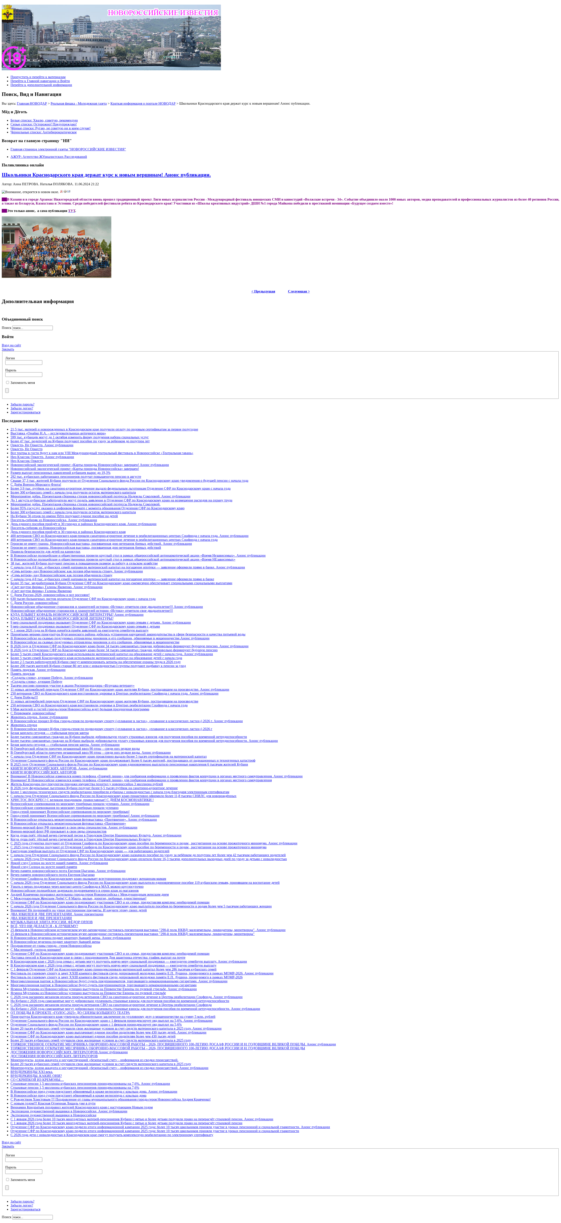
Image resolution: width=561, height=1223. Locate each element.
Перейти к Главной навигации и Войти (40, 81)
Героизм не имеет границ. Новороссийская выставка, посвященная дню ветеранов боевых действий (86, 547)
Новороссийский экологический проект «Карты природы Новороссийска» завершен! (75, 469)
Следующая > (299, 291)
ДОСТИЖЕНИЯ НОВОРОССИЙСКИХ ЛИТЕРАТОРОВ (54, 1056)
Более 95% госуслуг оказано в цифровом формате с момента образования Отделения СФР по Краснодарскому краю (98, 508)
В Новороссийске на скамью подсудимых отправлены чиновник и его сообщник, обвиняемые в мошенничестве (95, 642)
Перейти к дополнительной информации (41, 85)
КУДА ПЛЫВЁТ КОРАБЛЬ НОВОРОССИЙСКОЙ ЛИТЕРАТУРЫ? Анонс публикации (77, 614)
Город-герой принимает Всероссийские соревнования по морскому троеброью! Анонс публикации (85, 815)
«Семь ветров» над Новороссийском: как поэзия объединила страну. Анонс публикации (77, 571)
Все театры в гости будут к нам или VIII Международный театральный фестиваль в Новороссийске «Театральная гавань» (102, 453)
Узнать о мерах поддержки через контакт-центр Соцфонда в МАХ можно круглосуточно (77, 886)
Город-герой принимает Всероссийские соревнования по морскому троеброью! (70, 812)
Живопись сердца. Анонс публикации (39, 717)
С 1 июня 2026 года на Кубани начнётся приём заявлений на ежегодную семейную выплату (80, 630)
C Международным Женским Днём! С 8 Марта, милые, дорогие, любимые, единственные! (78, 898)
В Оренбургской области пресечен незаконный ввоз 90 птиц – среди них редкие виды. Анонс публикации (91, 752)
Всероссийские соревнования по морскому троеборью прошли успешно (65, 808)
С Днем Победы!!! (24, 697)
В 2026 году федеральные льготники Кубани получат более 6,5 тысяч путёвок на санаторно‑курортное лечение (94, 788)
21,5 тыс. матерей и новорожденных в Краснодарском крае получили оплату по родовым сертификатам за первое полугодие (104, 429)
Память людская (23, 674)
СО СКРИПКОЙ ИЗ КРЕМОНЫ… (37, 1080)
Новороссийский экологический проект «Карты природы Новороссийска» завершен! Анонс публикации (90, 465)
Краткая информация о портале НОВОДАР (143, 103)
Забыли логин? (22, 408)
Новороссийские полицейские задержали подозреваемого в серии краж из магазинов (75, 890)
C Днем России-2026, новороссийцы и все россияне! (50, 595)
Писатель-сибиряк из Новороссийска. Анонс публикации (54, 520)
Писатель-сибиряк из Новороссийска (38, 528)
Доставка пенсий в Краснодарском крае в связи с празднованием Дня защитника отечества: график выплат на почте (98, 957)
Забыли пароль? (22, 404)
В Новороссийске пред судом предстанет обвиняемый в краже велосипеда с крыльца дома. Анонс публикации (94, 1091)
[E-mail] (68, 192)
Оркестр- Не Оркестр (27, 449)
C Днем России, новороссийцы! (35, 603)
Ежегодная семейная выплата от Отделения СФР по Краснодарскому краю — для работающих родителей (90, 851)
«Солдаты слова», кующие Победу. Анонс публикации (52, 677)
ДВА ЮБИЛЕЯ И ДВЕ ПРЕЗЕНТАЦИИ (41, 918)
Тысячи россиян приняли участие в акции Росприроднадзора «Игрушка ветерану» (73, 685)
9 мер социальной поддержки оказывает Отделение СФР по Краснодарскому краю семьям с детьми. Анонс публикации (101, 622)
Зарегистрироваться (25, 412)
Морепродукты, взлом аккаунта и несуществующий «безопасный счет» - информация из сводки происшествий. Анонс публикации (109, 1068)
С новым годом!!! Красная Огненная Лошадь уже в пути (53, 1103)
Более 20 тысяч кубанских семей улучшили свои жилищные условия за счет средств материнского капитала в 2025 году (101, 1040)
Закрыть (8, 349)
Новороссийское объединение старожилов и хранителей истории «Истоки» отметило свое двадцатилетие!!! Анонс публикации (107, 607)
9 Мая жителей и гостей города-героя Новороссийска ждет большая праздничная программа (80, 709)
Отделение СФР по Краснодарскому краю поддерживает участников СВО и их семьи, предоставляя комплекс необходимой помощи (110, 902)
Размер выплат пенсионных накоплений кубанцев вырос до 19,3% (60, 473)
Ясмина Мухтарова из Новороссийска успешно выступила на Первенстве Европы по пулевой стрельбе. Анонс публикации (104, 989)
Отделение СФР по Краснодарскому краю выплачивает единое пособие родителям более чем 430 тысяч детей (93, 1036)
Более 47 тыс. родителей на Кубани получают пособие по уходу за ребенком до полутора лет (80, 441)
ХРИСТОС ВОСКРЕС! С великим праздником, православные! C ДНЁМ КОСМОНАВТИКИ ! (82, 800)
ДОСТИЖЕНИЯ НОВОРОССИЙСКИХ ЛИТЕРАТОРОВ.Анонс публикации (69, 1052)
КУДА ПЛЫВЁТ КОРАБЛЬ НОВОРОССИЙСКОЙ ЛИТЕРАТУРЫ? (62, 618)
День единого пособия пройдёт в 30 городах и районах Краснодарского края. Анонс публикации (83, 524)
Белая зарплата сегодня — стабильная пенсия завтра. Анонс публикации (65, 745)
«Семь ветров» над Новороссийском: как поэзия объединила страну (61, 575)
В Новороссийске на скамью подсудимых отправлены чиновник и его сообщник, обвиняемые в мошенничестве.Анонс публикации (110, 638)
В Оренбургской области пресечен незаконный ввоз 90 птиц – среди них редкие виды (75, 748)
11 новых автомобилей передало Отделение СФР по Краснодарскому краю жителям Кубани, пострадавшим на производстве (104, 701)
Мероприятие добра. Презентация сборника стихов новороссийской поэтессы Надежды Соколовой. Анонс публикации (100, 496)
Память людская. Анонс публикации (38, 670)
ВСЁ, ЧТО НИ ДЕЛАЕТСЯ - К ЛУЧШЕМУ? (44, 926)
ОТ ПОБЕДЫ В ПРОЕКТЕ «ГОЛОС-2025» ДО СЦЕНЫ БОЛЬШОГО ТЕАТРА (70, 1013)
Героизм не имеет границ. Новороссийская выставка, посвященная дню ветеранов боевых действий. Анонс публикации (101, 543)
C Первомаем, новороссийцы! (33, 713)
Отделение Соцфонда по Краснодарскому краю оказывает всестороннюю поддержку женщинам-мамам (88, 879)
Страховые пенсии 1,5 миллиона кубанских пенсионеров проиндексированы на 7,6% (75, 1087)
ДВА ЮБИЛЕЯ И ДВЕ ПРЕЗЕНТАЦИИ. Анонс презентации (57, 914)
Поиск (7, 328)
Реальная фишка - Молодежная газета (79, 103)
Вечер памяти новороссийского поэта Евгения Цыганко (53, 875)
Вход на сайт (11, 345)
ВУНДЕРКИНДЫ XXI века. (32, 1072)
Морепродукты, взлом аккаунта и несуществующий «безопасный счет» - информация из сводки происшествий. (94, 1060)
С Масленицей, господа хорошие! (36, 949)
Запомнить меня (23, 383)
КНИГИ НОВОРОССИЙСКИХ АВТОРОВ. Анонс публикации (59, 768)
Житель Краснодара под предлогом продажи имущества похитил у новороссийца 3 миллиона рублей (87, 784)
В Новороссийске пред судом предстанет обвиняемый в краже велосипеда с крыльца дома (78, 1095)
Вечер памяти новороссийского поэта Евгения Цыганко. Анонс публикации (68, 871)
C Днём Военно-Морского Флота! (36, 484)
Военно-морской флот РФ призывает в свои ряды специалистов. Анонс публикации (74, 827)
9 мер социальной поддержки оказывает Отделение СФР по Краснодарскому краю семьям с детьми (85, 626)
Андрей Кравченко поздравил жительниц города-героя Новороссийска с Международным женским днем (90, 894)
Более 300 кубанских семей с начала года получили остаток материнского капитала (73, 492)
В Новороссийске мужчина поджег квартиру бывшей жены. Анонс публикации (71, 938)
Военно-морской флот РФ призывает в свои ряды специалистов (59, 831)
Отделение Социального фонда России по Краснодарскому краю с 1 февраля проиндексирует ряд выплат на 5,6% (96, 1024)
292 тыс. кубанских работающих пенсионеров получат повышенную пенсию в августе (76, 476)
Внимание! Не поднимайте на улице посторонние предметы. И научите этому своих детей (79, 910)
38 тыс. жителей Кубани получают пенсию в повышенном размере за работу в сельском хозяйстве (84, 563)
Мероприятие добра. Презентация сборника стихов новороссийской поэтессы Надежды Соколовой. (85, 504)
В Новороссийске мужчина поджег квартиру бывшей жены (55, 942)
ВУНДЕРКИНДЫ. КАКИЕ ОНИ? (36, 1076)
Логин (10, 358)
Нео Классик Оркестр (27, 461)
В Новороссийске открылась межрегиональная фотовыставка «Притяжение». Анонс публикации (84, 819)
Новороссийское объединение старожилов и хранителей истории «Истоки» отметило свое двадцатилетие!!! (92, 610)
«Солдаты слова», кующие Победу (36, 681)
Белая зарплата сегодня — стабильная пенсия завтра (50, 733)
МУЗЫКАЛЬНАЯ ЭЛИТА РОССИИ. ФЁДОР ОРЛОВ (52, 922)
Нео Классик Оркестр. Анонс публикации (42, 457)
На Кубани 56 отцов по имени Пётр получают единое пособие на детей (64, 516)
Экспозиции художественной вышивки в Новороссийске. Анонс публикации (69, 1111)
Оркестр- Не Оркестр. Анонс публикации (42, 445)
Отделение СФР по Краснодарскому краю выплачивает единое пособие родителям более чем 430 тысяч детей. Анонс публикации (108, 1032)
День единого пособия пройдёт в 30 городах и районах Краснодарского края (68, 532)
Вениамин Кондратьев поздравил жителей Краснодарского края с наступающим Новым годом (82, 1107)
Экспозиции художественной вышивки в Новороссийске (53, 1115)
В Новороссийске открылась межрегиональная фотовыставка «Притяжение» (68, 823)
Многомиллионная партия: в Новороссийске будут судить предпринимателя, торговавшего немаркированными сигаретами (104, 985)
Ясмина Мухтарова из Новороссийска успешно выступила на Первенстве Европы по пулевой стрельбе (88, 993)
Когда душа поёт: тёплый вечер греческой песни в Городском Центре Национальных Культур (81, 839)
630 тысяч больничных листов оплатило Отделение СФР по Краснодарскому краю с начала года (83, 599)
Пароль (10, 370)
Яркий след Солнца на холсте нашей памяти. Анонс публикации (59, 863)
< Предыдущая (263, 291)
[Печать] (65, 192)
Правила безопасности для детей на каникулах (45, 551)
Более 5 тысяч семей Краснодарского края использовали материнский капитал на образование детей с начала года (96, 658)
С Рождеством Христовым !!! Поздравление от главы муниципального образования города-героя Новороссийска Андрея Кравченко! (111, 1099)
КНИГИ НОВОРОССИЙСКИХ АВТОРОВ (43, 772)
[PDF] (61, 192)
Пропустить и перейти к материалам (38, 77)
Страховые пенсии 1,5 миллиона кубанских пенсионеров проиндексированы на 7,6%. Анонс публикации (90, 1083)
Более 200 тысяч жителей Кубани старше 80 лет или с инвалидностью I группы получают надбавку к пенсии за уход (98, 666)
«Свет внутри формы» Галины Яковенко (41, 591)
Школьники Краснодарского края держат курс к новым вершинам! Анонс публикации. (106, 175)
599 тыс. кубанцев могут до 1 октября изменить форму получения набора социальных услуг (80, 437)
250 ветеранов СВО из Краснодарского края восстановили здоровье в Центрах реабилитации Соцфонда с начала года (99, 705)
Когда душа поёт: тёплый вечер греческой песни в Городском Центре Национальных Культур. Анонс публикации (96, 835)
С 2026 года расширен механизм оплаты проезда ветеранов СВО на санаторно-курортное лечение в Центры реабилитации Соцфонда (111, 1005)
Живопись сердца (24, 725)
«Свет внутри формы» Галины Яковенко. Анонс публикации (57, 587)
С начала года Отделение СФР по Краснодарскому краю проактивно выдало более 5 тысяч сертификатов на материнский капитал (109, 756)
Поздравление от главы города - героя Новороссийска (51, 946)
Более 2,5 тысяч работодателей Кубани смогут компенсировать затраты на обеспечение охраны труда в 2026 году (96, 662)
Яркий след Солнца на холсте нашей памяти (44, 867)
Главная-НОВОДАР (32, 103)
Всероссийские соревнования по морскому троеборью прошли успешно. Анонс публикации (80, 804)
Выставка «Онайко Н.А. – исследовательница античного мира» (58, 433)
